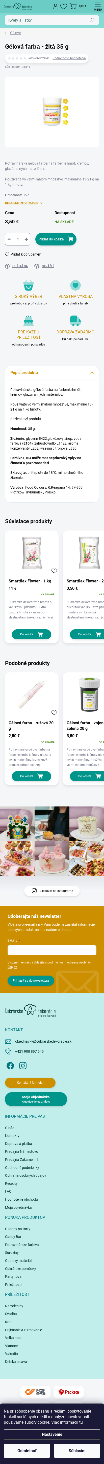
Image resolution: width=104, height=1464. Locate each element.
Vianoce (11, 1346)
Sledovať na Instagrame (56, 891)
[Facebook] (9, 1065)
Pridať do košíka (51, 239)
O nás (9, 1128)
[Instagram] (22, 1065)
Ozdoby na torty (17, 1229)
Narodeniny (14, 1306)
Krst (8, 1322)
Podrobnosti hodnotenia (69, 58)
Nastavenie (52, 1434)
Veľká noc (12, 1338)
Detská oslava (16, 1362)
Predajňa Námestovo (21, 1151)
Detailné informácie (21, 203)
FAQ (8, 1191)
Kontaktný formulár (30, 1082)
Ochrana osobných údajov (25, 1175)
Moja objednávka (18, 1207)
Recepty (11, 1183)
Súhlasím (77, 1450)
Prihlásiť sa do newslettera (31, 980)
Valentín (11, 1354)
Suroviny (12, 1253)
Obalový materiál (18, 1261)
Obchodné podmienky (22, 1168)
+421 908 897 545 (29, 1051)
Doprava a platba (18, 1144)
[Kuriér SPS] (35, 1392)
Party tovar (14, 1276)
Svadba (11, 1314)
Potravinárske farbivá (22, 1245)
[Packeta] (69, 1392)
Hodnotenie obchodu (21, 1199)
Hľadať (92, 20)
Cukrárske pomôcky (20, 1269)
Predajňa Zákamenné (21, 1160)
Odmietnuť (27, 1450)
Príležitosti (13, 1285)
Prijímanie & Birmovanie (23, 1330)
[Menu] (97, 6)
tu (81, 1422)
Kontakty (12, 1136)
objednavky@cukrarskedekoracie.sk (43, 1041)
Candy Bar (13, 1237)
